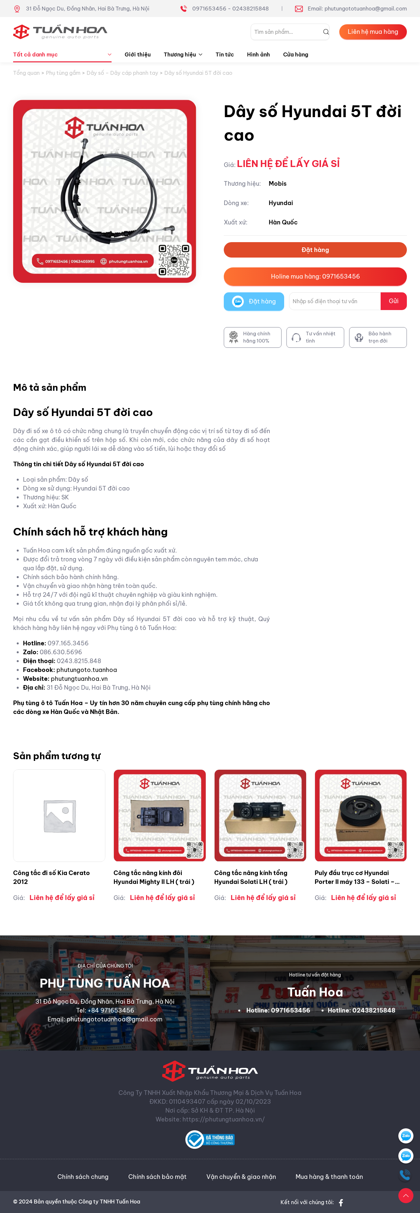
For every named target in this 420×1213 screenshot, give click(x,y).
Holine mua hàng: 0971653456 (315, 276)
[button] (405, 1195)
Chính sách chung (83, 1177)
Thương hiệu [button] (180, 54)
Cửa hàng (295, 54)
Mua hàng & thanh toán (329, 1177)
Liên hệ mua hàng (373, 31)
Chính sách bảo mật (157, 1177)
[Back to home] (60, 32)
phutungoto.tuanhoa (86, 670)
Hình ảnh (258, 54)
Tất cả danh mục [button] (35, 54)
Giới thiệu (138, 54)
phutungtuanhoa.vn (79, 678)
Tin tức (225, 54)
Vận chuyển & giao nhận (241, 1177)
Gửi (394, 301)
